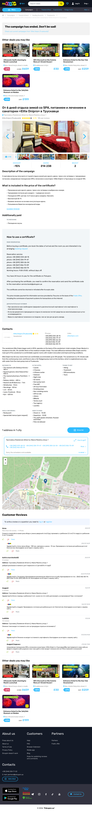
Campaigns (29, 10)
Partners (55, 740)
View (7, 54)
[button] (45, 481)
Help (28, 740)
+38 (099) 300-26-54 (50, 446)
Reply (13, 539)
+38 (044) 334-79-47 (33, 446)
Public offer (56, 744)
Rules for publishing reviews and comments (37, 757)
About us (5, 744)
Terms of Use (7, 747)
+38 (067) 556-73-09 (66, 446)
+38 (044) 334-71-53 (9, 771)
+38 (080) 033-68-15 (17, 446)
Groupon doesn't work (10, 753)
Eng (85, 3)
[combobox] (43, 3)
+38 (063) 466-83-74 (17, 447)
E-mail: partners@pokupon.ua (12, 775)
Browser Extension (33, 747)
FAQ (28, 744)
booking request (21, 249)
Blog (28, 753)
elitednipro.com (72, 336)
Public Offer (77, 296)
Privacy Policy (7, 750)
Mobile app (31, 750)
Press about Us (7, 740)
